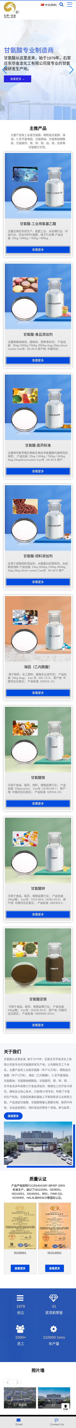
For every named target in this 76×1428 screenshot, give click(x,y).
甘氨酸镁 (38, 778)
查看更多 (38, 249)
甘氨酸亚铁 (38, 999)
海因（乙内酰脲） (38, 667)
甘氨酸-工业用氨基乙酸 (38, 224)
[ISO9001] (20, 1226)
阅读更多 (13, 1116)
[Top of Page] (66, 1407)
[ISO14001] (55, 1226)
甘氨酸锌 (38, 889)
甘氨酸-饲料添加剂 (38, 556)
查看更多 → (17, 78)
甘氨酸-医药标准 (38, 445)
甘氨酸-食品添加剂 (38, 335)
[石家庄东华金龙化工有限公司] (9, 9)
